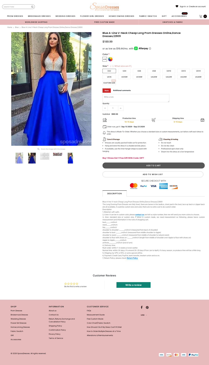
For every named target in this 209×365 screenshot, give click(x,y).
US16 (109, 77)
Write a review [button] (133, 285)
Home (9, 27)
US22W (169, 77)
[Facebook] (142, 307)
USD (142, 315)
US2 (109, 71)
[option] (36, 22)
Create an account (197, 6)
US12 (183, 71)
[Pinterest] (147, 307)
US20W (154, 77)
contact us (139, 214)
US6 (139, 71)
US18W (139, 77)
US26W (198, 77)
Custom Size (109, 83)
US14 (198, 71)
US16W (124, 77)
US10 (169, 71)
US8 (154, 71)
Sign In (183, 6)
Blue (17, 27)
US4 (124, 71)
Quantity (106, 103)
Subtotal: (106, 114)
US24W (183, 77)
